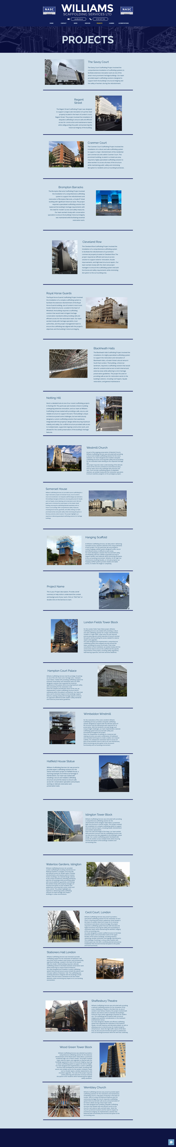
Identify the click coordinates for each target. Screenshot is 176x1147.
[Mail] (68, 19)
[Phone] (90, 19)
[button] (64, 72)
